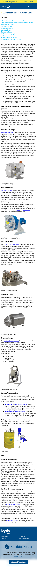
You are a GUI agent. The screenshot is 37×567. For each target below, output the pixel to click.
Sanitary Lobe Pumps (7, 24)
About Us (3, 538)
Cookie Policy (18, 556)
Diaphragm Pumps (6, 32)
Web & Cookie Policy (24, 538)
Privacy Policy (22, 536)
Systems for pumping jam (9, 34)
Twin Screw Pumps (7, 28)
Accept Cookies (18, 562)
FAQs (2, 35)
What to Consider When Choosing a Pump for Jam (16, 21)
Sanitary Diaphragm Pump (11, 341)
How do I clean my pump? (9, 37)
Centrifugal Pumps (6, 30)
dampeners (26, 210)
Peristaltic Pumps (6, 26)
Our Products (4, 536)
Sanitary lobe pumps (7, 132)
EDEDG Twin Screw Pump (11, 245)
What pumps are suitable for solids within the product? (17, 22)
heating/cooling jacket (13, 504)
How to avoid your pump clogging (11, 39)
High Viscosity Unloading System (15, 411)
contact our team (11, 520)
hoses (18, 210)
